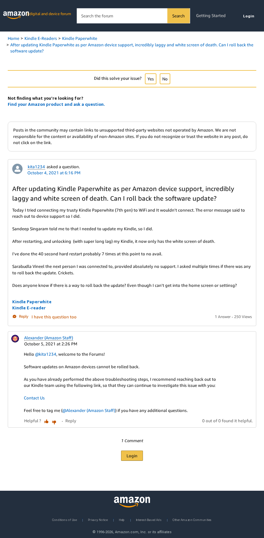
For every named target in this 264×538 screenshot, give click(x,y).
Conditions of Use (64, 519)
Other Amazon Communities (192, 519)
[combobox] (133, 15)
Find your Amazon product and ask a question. (56, 104)
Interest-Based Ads (149, 519)
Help (122, 519)
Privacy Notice (98, 519)
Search (178, 15)
